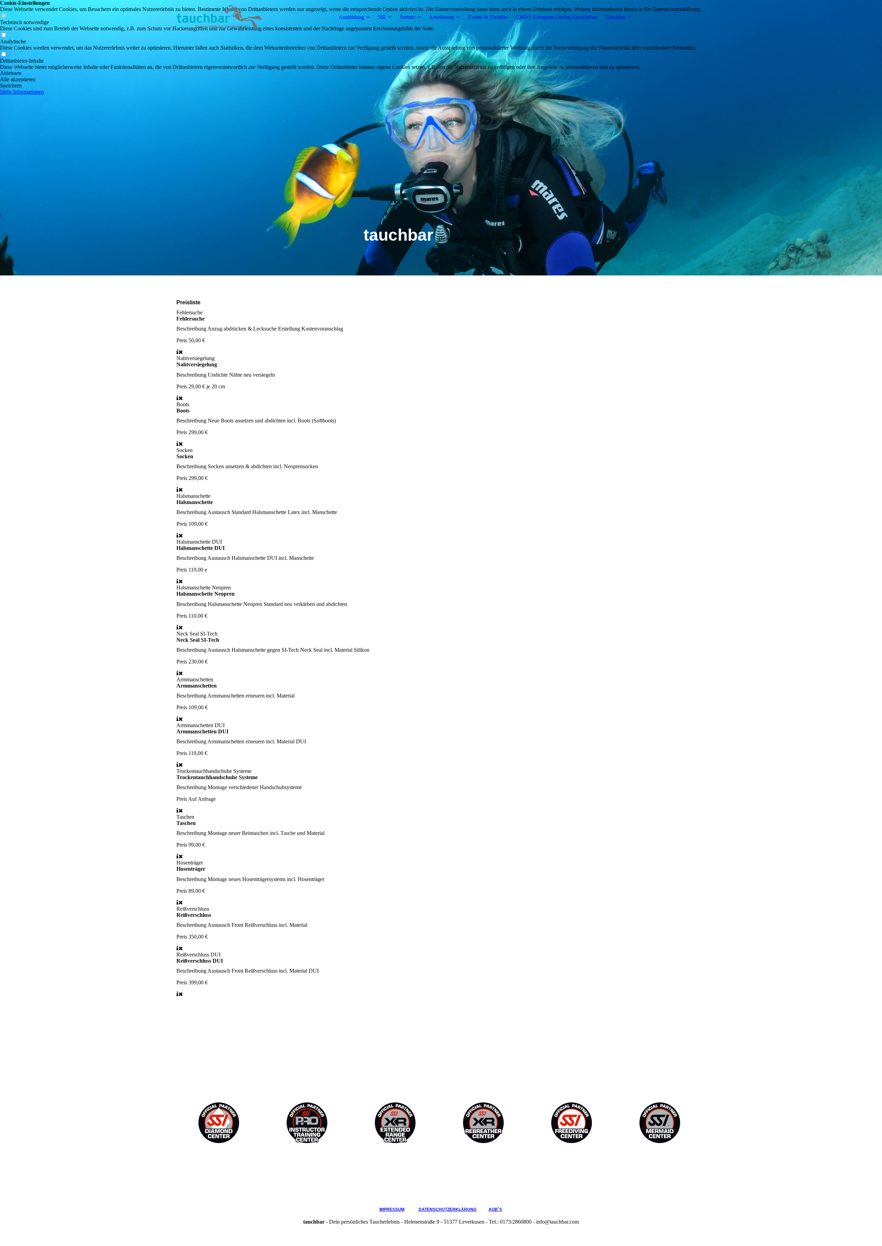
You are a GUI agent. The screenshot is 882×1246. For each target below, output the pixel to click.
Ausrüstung (441, 17)
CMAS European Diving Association (556, 17)
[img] (219, 17)
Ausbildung (351, 17)
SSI (382, 17)
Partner (407, 17)
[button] (350, 73)
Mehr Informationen (22, 92)
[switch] (3, 35)
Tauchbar (615, 17)
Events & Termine (487, 17)
